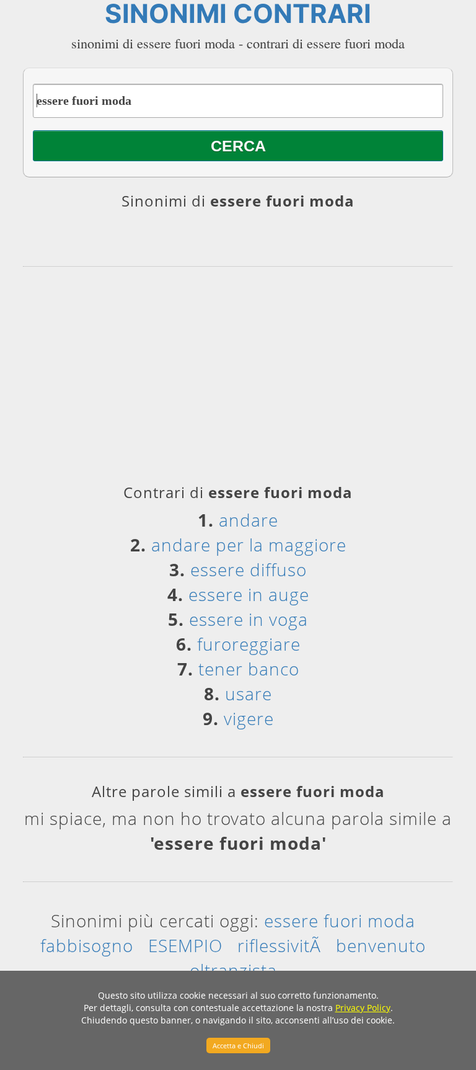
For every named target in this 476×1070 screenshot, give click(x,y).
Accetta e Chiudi (238, 1045)
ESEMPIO (185, 945)
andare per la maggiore (248, 544)
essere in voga (248, 619)
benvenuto (381, 945)
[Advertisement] (238, 379)
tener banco (248, 668)
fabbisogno (86, 945)
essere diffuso (248, 569)
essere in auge (248, 594)
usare (248, 693)
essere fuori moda (339, 920)
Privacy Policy (362, 1008)
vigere (249, 718)
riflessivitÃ (279, 945)
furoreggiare (249, 644)
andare (248, 520)
